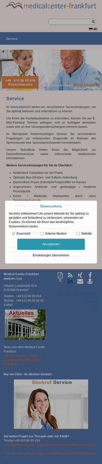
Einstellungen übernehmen (51, 255)
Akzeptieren (50, 244)
